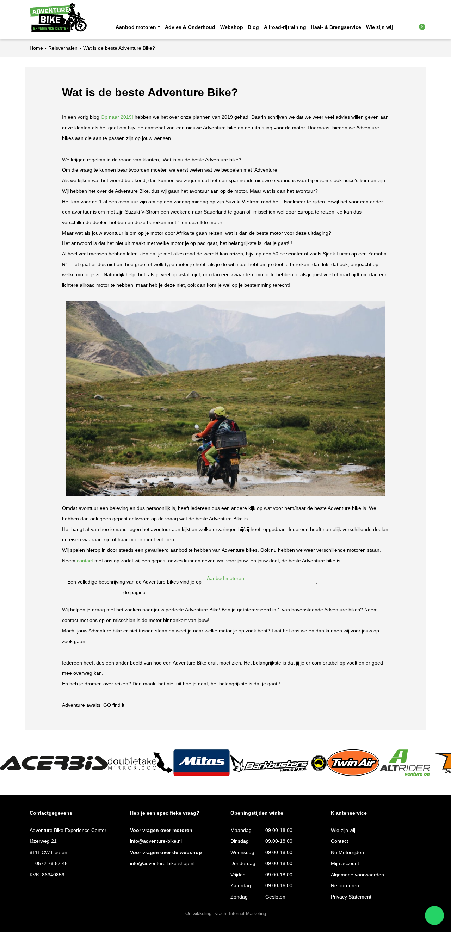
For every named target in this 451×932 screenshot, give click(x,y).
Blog (253, 27)
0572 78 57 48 (51, 863)
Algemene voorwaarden (357, 874)
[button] (408, 26)
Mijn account (345, 863)
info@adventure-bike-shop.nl (162, 863)
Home (36, 48)
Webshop (231, 27)
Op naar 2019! (117, 117)
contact (85, 560)
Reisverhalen (63, 48)
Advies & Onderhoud (190, 27)
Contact (339, 841)
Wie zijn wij (379, 27)
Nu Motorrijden (347, 852)
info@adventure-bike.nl (156, 841)
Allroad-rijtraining (285, 27)
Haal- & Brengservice (336, 27)
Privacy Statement (351, 897)
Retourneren (345, 885)
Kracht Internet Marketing (240, 913)
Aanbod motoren (136, 27)
